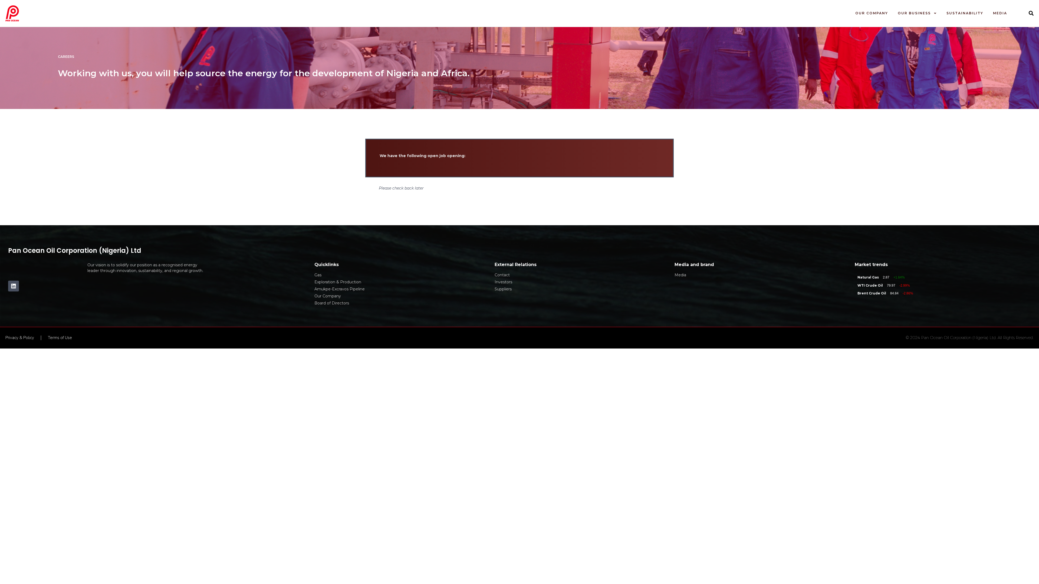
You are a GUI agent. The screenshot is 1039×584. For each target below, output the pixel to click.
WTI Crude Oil (870, 285)
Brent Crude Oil (871, 293)
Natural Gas (868, 277)
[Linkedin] (13, 286)
